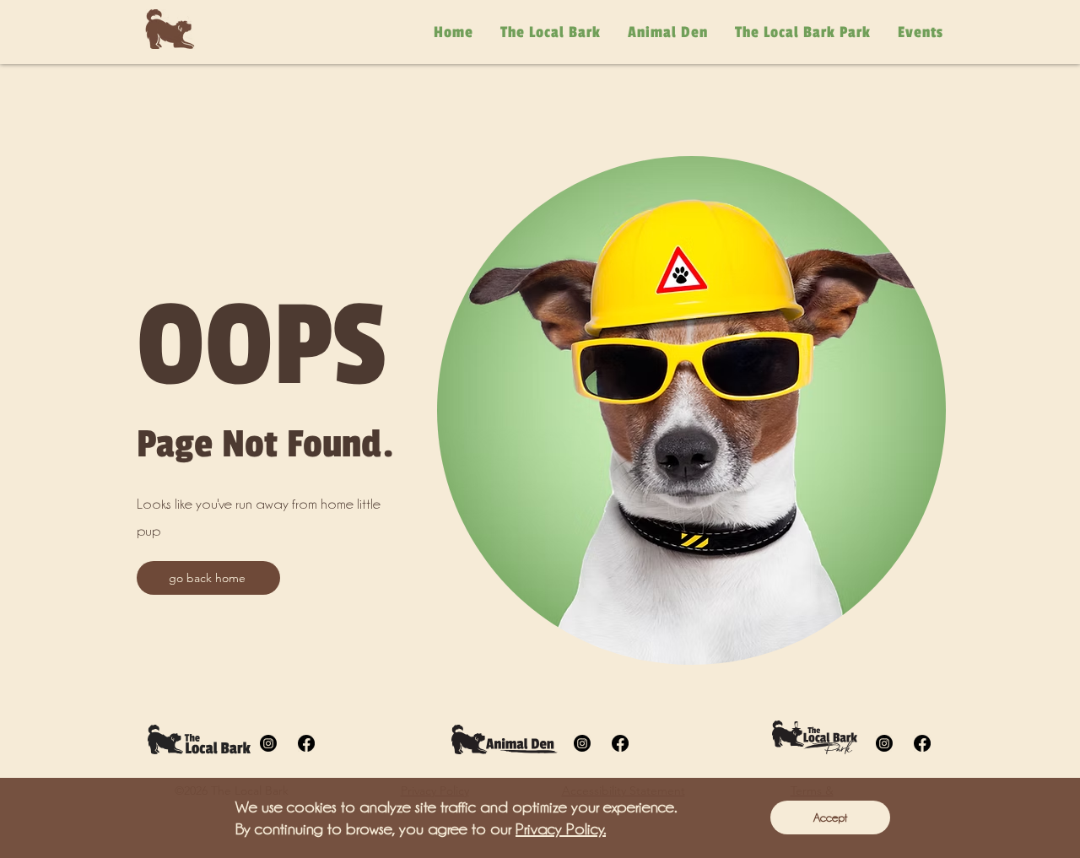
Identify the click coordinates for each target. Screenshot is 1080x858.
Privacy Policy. (561, 828)
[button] (830, 817)
